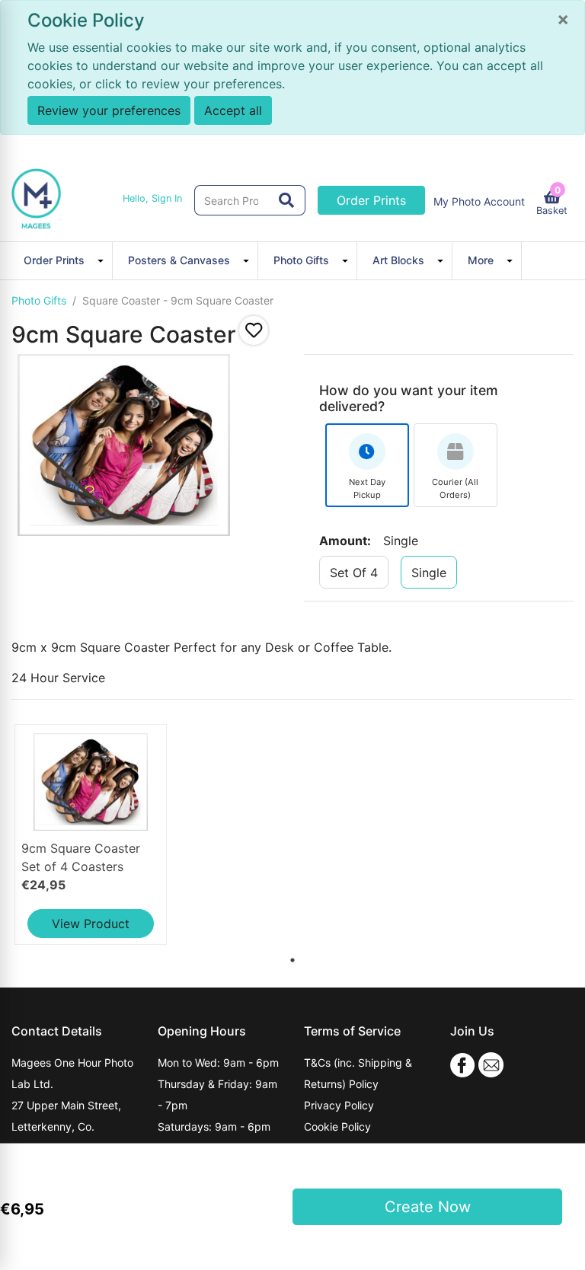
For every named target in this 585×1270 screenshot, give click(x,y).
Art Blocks (398, 260)
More (481, 260)
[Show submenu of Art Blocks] (442, 260)
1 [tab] (289, 957)
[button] (253, 330)
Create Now (428, 1207)
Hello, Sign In (152, 198)
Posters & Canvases (179, 260)
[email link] (490, 1064)
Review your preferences (109, 110)
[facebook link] (462, 1064)
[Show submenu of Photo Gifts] (347, 260)
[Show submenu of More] (512, 260)
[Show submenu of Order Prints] (103, 260)
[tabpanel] (105, 834)
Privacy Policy (339, 1105)
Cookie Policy (337, 1126)
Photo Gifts (301, 260)
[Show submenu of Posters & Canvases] (248, 260)
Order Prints (371, 200)
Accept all (233, 110)
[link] (90, 834)
